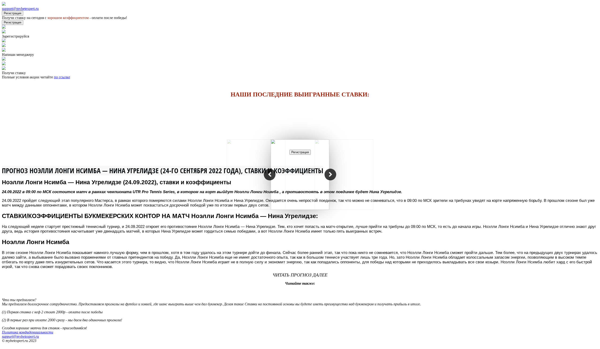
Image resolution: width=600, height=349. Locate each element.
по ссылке (62, 77)
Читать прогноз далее (300, 274)
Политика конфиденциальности (27, 332)
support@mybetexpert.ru (20, 9)
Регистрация (12, 13)
